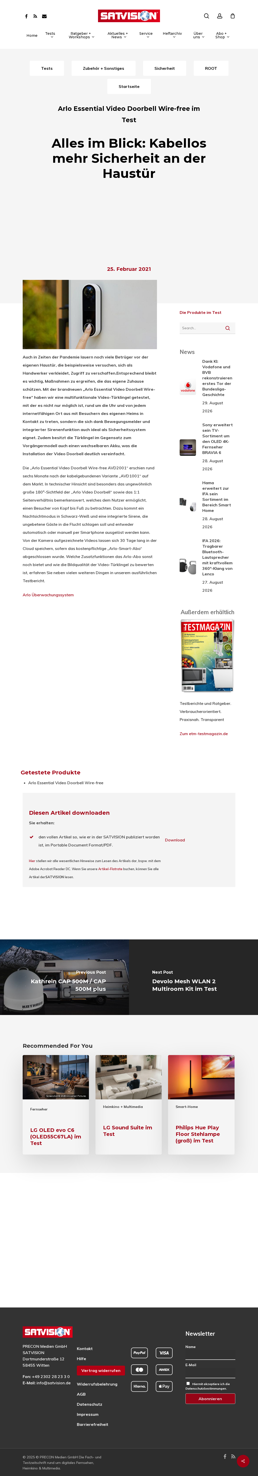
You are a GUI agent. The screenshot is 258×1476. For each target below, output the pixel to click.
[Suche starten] (227, 328)
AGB (81, 1394)
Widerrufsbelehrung (97, 1384)
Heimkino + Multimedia (123, 1106)
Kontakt (85, 1348)
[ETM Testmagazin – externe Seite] (207, 695)
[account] (220, 16)
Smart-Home (187, 1106)
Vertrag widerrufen (100, 1370)
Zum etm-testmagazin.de (204, 733)
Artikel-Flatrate (110, 869)
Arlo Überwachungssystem (48, 594)
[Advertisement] (129, 224)
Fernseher (39, 1109)
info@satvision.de (54, 1382)
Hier (32, 861)
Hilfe (81, 1358)
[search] (207, 16)
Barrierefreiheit (92, 1424)
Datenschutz (89, 1404)
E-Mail (190, 1365)
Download (175, 839)
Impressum (88, 1414)
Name (190, 1346)
